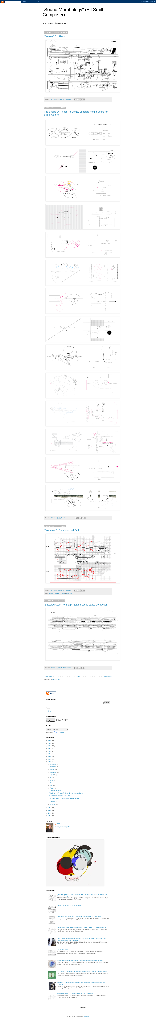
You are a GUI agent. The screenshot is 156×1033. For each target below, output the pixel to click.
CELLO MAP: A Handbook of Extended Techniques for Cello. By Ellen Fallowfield (82, 971)
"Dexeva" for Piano (54, 36)
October (52, 769)
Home (78, 676)
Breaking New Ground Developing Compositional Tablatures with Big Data (80, 960)
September (53, 772)
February (53, 802)
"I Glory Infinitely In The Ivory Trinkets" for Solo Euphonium (75, 994)
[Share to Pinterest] (84, 99)
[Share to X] (79, 99)
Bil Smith (51, 593)
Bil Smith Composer (60, 593)
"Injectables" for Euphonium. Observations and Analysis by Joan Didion (79, 916)
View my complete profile (62, 827)
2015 (50, 813)
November (53, 767)
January (52, 804)
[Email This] (75, 99)
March (52, 788)
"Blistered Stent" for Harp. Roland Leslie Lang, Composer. (76, 604)
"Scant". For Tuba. (62, 949)
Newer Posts (48, 676)
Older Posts (107, 676)
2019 (50, 759)
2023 (50, 748)
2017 (50, 808)
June (51, 780)
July (51, 777)
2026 (50, 740)
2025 (50, 743)
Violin (70, 593)
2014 (50, 816)
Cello (67, 593)
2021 (50, 754)
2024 (50, 746)
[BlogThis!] (77, 99)
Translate (61, 732)
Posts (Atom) (56, 679)
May (51, 783)
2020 (50, 756)
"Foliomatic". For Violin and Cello (62, 530)
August (52, 775)
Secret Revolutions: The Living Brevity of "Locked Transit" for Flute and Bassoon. (82, 927)
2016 (50, 810)
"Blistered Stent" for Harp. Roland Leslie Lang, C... (64, 798)
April (51, 785)
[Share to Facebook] (82, 99)
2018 (50, 762)
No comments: (67, 99)
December (53, 764)
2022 (50, 751)
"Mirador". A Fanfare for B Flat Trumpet (69, 905)
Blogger (86, 1016)
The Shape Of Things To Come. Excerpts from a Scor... (66, 793)
